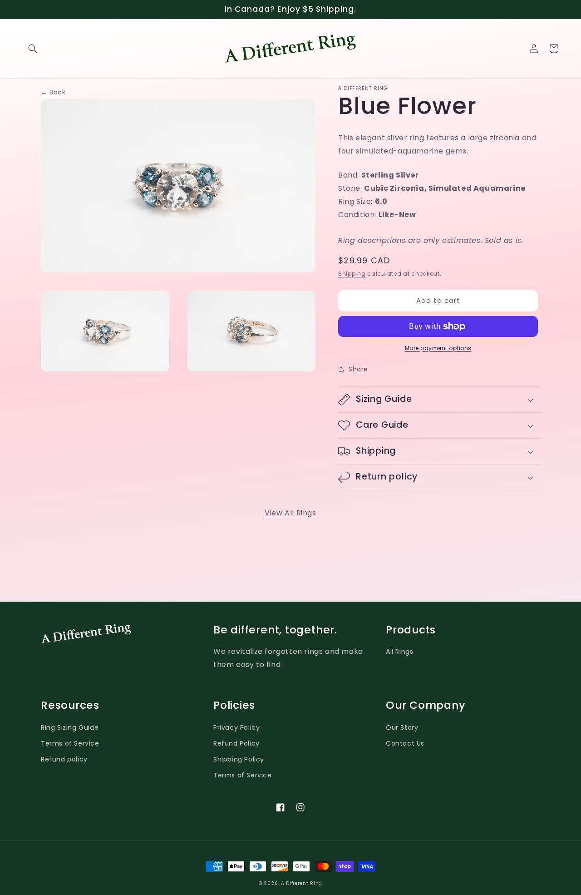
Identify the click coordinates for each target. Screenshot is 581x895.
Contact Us (405, 743)
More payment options (438, 348)
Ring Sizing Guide (69, 727)
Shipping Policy (238, 759)
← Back (53, 92)
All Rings (399, 651)
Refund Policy (236, 743)
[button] (33, 49)
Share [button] (358, 369)
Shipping (352, 273)
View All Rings (290, 513)
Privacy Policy (236, 727)
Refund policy (64, 759)
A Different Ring (301, 883)
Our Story (402, 727)
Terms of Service (70, 743)
